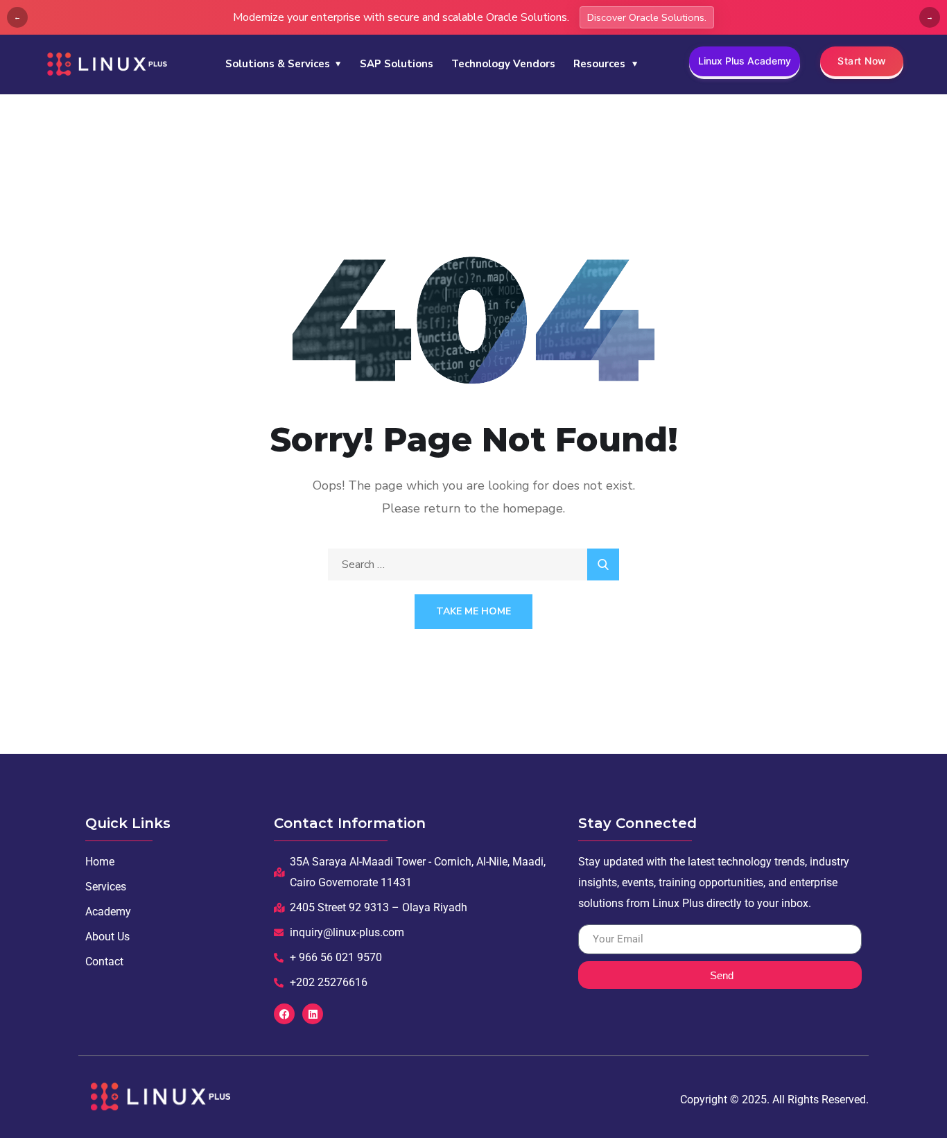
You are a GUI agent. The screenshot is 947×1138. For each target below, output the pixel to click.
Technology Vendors (503, 64)
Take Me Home (473, 611)
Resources (599, 64)
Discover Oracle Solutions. (646, 17)
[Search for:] (473, 564)
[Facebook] (284, 1013)
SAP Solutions (396, 64)
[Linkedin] (312, 1013)
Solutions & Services (277, 64)
